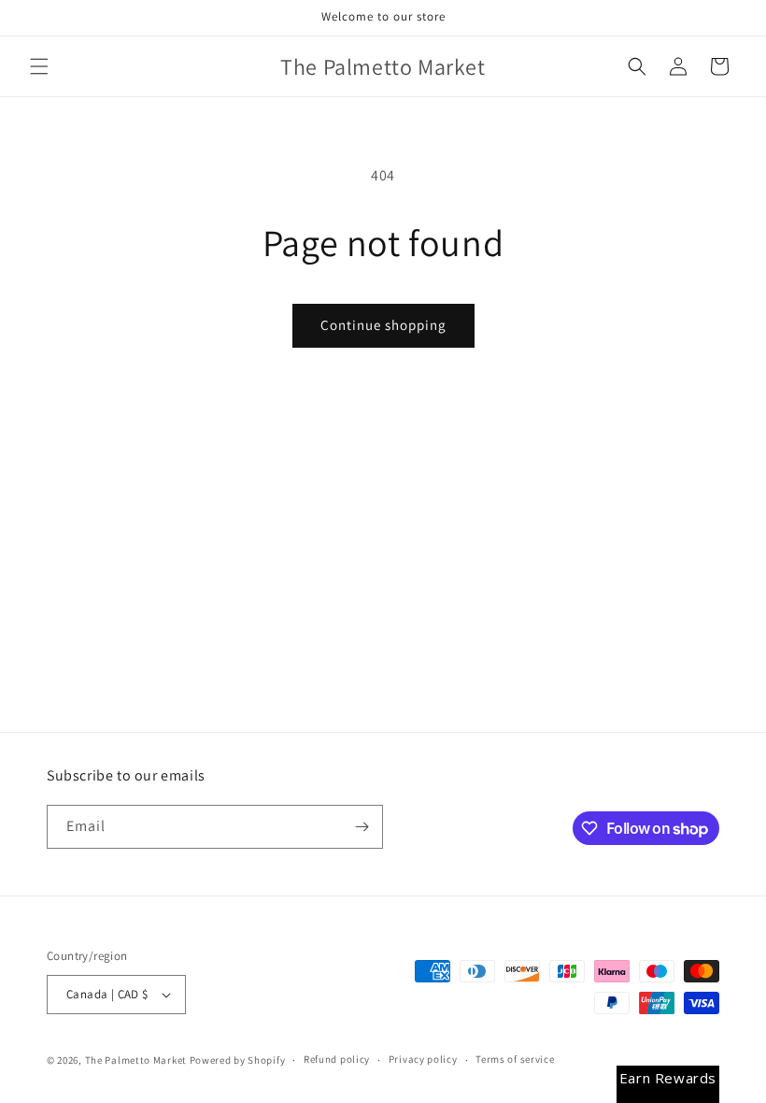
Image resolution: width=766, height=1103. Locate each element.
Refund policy (337, 1059)
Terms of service (514, 1059)
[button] (39, 66)
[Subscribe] (361, 827)
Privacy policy (423, 1059)
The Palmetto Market (136, 1060)
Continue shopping (383, 325)
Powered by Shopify (238, 1060)
